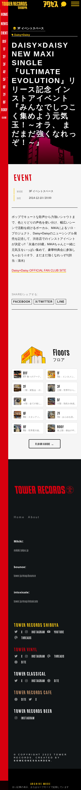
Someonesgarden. (33, 760)
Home (19, 517)
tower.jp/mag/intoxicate (26, 601)
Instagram (38, 632)
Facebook (21, 301)
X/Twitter (43, 301)
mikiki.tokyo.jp (21, 550)
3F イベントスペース (30, 28)
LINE (61, 301)
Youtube (59, 632)
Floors (61, 352)
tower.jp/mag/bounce (25, 575)
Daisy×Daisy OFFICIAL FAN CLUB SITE (39, 270)
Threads (26, 638)
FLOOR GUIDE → (44, 444)
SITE (23, 662)
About (34, 517)
